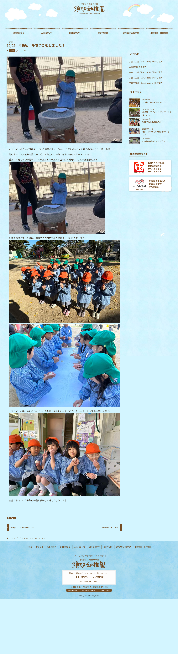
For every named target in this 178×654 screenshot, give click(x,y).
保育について (94, 547)
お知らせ (39, 547)
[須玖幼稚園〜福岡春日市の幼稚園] (89, 8)
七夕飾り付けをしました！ (154, 141)
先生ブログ (51, 547)
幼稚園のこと (65, 547)
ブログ (12, 50)
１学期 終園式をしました (154, 102)
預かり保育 (108, 547)
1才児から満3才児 (123, 547)
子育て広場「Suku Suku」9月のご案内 (146, 61)
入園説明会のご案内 (138, 66)
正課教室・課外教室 (143, 547)
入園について (79, 547)
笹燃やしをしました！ (152, 121)
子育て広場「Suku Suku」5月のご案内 (146, 83)
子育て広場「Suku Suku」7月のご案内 (146, 72)
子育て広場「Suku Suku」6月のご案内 (146, 77)
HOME (29, 547)
